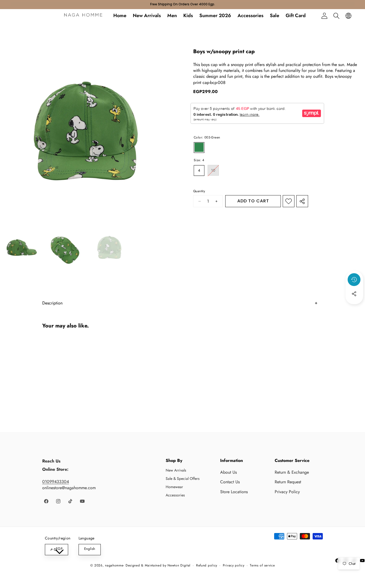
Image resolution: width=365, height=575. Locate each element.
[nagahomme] (83, 15)
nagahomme (114, 565)
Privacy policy (233, 565)
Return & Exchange (292, 472)
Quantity (199, 191)
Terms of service (262, 565)
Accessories (175, 495)
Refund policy (206, 565)
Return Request (288, 482)
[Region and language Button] (348, 16)
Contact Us (230, 482)
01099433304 (55, 481)
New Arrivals (176, 470)
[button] (336, 16)
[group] (20, 249)
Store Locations (234, 492)
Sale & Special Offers (183, 478)
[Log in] (324, 16)
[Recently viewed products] (354, 279)
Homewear (174, 486)
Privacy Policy (287, 492)
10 (215, 172)
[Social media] (354, 293)
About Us (228, 472)
